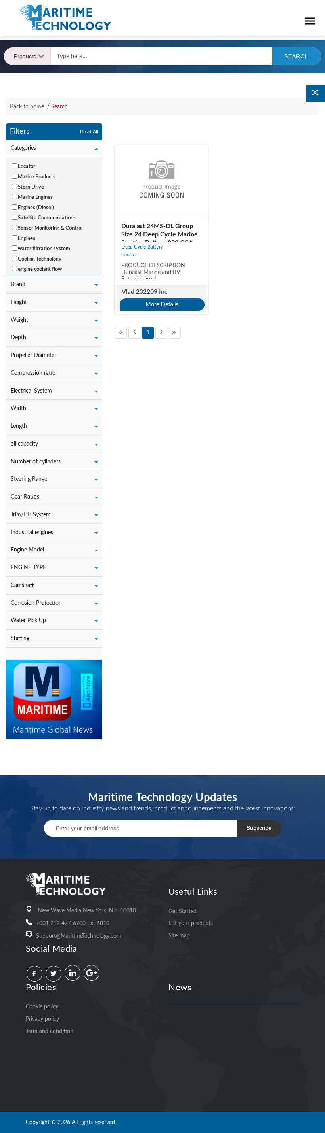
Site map (179, 936)
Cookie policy (42, 1007)
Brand (18, 284)
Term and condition (49, 1031)
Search (59, 107)
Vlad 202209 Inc (145, 292)
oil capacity (24, 444)
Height (19, 302)
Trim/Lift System (31, 514)
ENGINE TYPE (28, 567)
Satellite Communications (47, 218)
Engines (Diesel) (36, 207)
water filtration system (44, 248)
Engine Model (27, 550)
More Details (162, 304)
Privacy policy (42, 1019)
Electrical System (31, 391)
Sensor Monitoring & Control (50, 228)
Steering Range (29, 479)
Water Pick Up (28, 620)
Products (25, 56)
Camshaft (22, 585)
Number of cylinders (36, 462)
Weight (19, 320)
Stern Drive (31, 187)
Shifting (20, 638)
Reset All (89, 131)
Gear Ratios (25, 497)
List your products (190, 923)
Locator (26, 166)
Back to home (28, 107)
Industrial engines (32, 532)
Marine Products (36, 176)
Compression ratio (33, 373)
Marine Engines (35, 197)
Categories (23, 148)
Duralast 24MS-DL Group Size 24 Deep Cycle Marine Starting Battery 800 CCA (159, 234)
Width (18, 408)
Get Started (182, 911)
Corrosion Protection (36, 603)
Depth (18, 337)
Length (19, 426)
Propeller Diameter (33, 355)
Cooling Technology (39, 259)
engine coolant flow (40, 269)
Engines (26, 238)
